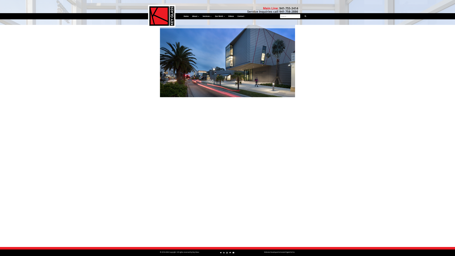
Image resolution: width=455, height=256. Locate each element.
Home (186, 16)
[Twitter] (230, 252)
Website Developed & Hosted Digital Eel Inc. (279, 252)
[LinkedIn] (224, 252)
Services (206, 16)
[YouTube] (227, 252)
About (195, 16)
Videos (231, 16)
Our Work (219, 16)
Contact (240, 16)
